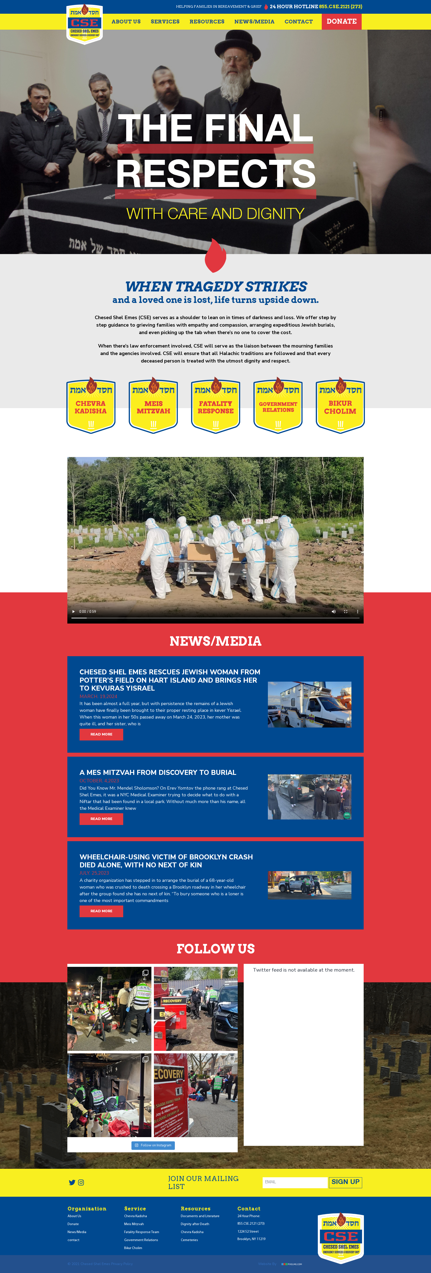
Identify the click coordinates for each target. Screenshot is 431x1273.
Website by (267, 1264)
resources (207, 21)
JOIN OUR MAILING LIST (203, 1183)
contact (299, 21)
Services (165, 21)
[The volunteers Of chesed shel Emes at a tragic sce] (196, 1009)
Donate (342, 21)
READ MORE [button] (101, 734)
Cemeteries (189, 1240)
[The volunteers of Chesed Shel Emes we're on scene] (109, 1009)
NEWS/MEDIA (254, 21)
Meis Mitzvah (134, 1224)
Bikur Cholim (133, 1248)
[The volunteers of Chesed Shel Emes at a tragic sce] (109, 1095)
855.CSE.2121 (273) (340, 6)
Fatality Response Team (141, 1232)
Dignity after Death (195, 1224)
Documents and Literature (200, 1216)
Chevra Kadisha (135, 1216)
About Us (126, 21)
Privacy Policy (122, 1264)
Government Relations (141, 1240)
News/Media (77, 1232)
